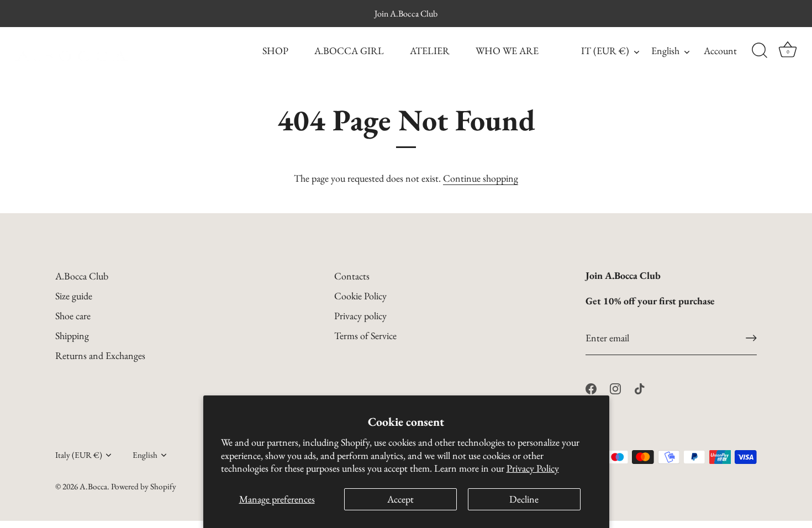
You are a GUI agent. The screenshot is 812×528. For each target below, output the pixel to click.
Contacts (352, 276)
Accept (400, 499)
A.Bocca (93, 486)
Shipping (72, 335)
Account (720, 50)
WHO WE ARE (507, 50)
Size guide (73, 295)
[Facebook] (591, 387)
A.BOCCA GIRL (349, 50)
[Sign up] (751, 338)
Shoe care (73, 315)
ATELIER (430, 50)
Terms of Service (365, 335)
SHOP (275, 50)
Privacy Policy (533, 468)
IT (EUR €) (605, 51)
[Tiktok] (639, 387)
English (665, 51)
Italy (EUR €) (78, 455)
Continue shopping (480, 178)
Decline (524, 499)
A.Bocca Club (81, 276)
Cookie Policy (360, 295)
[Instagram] (615, 387)
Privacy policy (360, 315)
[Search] (759, 51)
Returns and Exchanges (100, 355)
